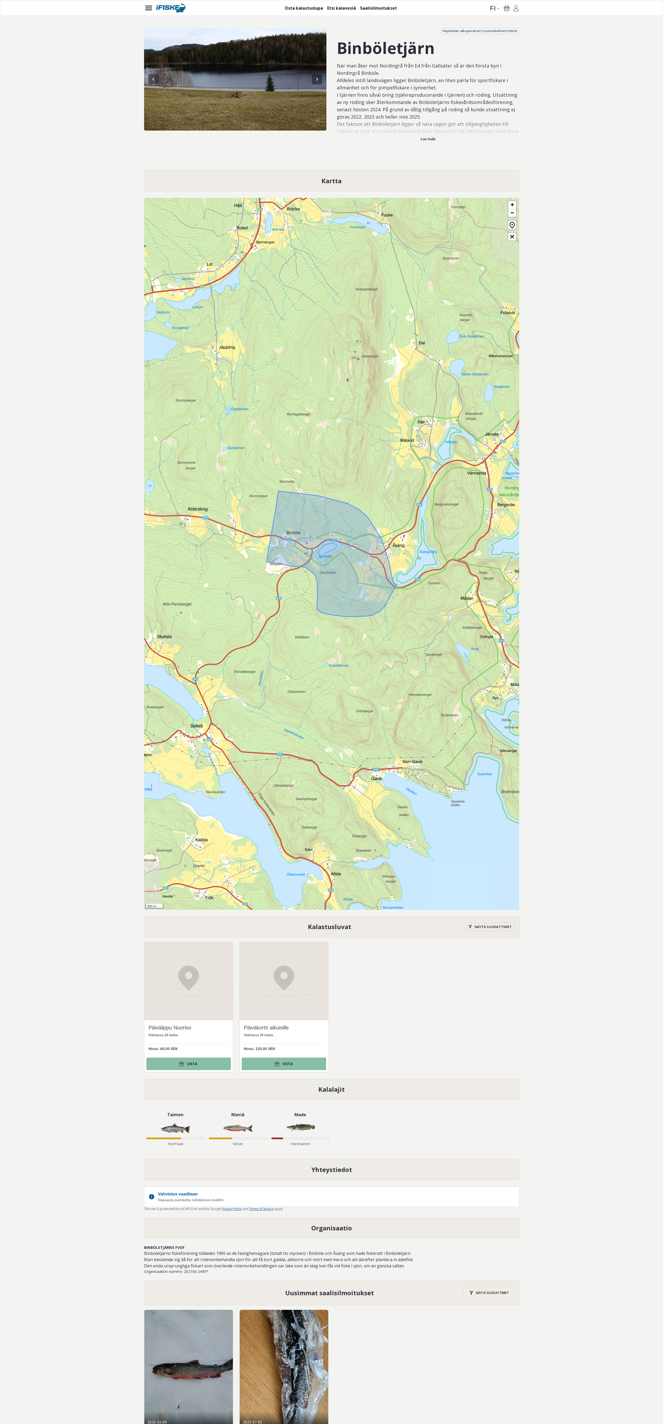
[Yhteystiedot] (331, 1169)
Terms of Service (261, 1209)
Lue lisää (428, 139)
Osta (192, 1063)
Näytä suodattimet (493, 926)
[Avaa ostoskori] (507, 8)
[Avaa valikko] (148, 8)
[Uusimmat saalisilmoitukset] (331, 1293)
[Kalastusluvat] (331, 926)
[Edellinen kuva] (153, 79)
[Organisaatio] (331, 1228)
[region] (235, 79)
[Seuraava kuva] (317, 79)
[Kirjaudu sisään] (516, 9)
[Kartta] (331, 180)
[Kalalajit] (331, 1089)
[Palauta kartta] (512, 224)
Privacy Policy (232, 1209)
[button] (512, 205)
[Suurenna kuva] (235, 79)
